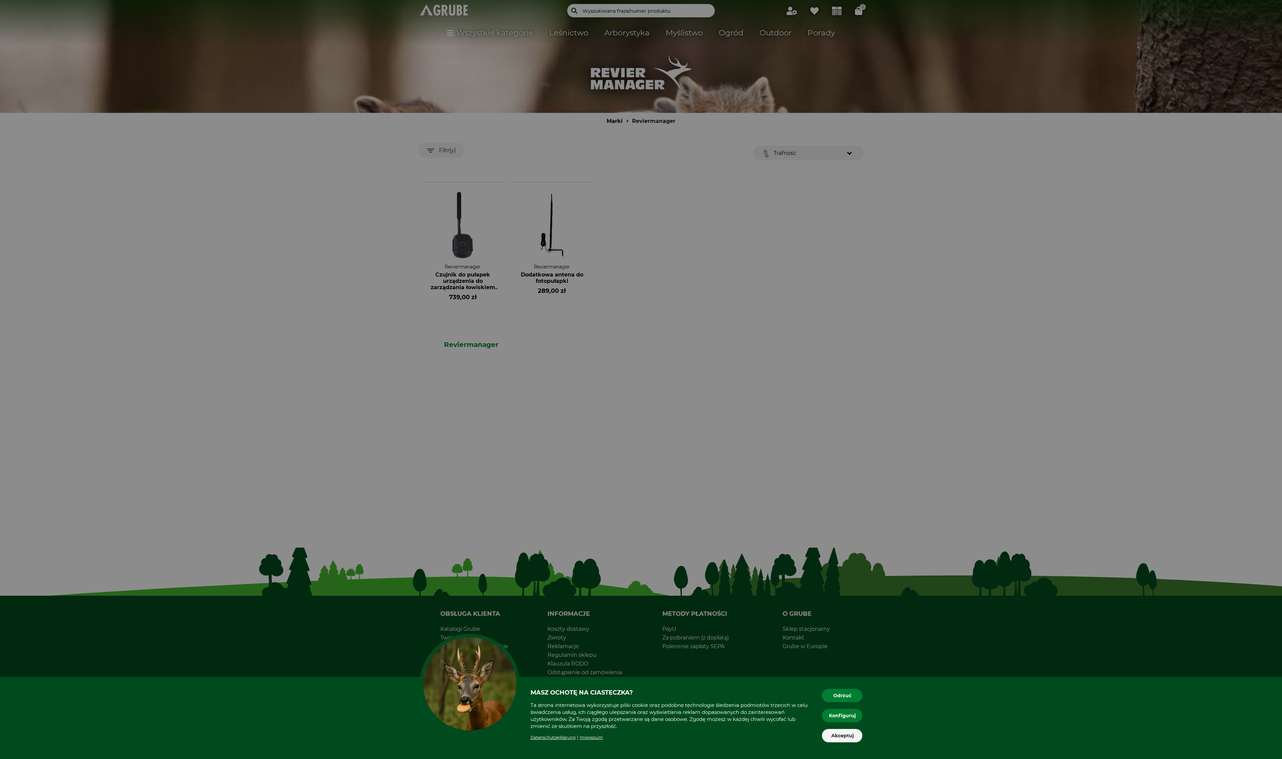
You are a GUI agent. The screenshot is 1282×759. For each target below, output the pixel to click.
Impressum (591, 737)
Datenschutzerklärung (553, 737)
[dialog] (641, 379)
